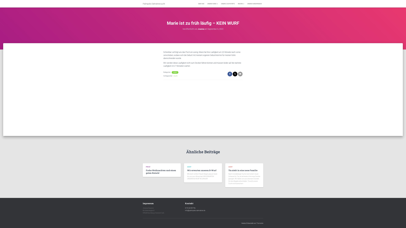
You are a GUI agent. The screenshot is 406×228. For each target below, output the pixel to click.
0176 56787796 (190, 208)
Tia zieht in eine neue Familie (242, 170)
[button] (217, 4)
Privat (148, 167)
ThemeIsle (259, 223)
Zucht (175, 72)
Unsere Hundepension (254, 4)
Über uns (201, 4)
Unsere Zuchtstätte (228, 4)
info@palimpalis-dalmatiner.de (195, 210)
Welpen (240, 4)
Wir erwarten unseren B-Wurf (201, 170)
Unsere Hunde (212, 4)
